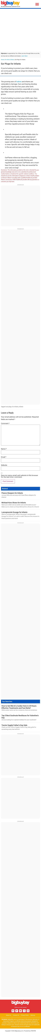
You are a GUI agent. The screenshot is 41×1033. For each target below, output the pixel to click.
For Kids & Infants (9, 59)
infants (21, 406)
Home (2, 59)
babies (18, 82)
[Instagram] (24, 1010)
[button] (37, 4)
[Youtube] (20, 1010)
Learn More (24, 56)
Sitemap (33, 1015)
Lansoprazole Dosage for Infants (14, 512)
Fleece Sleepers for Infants (12, 493)
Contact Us (16, 1015)
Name (4, 449)
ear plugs (9, 406)
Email (3, 457)
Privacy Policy (25, 1015)
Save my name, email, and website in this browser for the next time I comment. (19, 476)
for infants (15, 406)
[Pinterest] (28, 1010)
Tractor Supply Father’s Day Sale (14, 725)
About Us (8, 1015)
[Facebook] (13, 1010)
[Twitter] (16, 1010)
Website (4, 465)
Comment (5, 423)
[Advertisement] (20, 30)
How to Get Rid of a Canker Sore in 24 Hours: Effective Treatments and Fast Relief (19, 707)
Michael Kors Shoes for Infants (13, 503)
